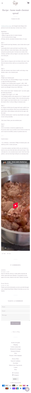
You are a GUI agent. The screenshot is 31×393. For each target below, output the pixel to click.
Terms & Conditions (15, 361)
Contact (15, 367)
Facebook (16, 373)
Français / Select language (15, 355)
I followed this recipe (6, 26)
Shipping (15, 344)
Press (15, 369)
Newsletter (15, 363)
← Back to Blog (15, 331)
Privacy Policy (15, 358)
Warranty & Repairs (15, 351)
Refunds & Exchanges (15, 349)
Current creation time (16, 347)
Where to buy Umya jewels (15, 365)
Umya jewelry (17, 382)
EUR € (15, 379)
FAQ (15, 353)
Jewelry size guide (15, 342)
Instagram (16, 375)
